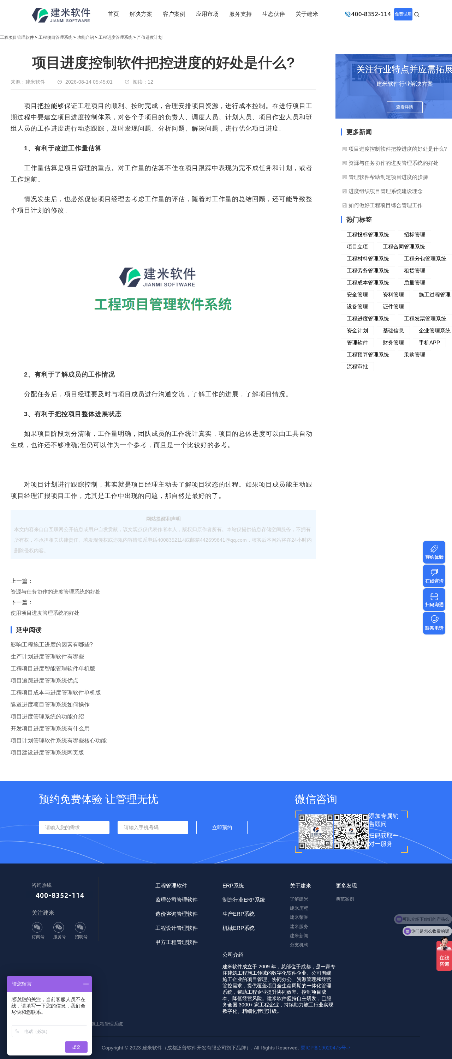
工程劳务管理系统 (368, 270)
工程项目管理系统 (55, 37)
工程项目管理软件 (17, 37)
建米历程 (299, 908)
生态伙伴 (273, 14)
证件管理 (393, 306)
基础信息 (393, 330)
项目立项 (357, 246)
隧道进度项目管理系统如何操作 (50, 705)
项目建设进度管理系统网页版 (47, 753)
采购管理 (414, 354)
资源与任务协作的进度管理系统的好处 (56, 592)
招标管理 (414, 234)
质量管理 (414, 282)
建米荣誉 (299, 917)
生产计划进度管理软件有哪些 (47, 657)
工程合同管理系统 (404, 246)
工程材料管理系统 (368, 258)
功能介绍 (85, 37)
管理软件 (357, 342)
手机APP (429, 342)
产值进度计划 (149, 37)
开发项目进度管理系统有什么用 (50, 729)
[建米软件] (61, 16)
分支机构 (299, 944)
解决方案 (141, 14)
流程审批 (357, 366)
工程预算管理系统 (368, 354)
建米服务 (299, 926)
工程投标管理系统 (368, 234)
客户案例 (174, 14)
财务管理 (393, 342)
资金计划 (357, 330)
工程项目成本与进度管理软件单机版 (56, 693)
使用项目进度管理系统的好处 (45, 613)
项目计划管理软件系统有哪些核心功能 (59, 741)
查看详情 (404, 106)
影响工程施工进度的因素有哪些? (52, 645)
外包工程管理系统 (104, 1024)
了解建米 (299, 899)
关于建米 (307, 14)
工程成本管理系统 (368, 282)
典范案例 (345, 899)
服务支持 (240, 14)
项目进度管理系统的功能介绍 (47, 717)
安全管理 (357, 294)
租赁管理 (414, 270)
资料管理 (393, 294)
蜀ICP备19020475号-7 (326, 1048)
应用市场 (207, 14)
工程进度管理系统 (115, 37)
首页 (113, 14)
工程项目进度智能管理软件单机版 (53, 669)
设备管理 (357, 306)
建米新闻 (299, 935)
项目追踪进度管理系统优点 (44, 681)
